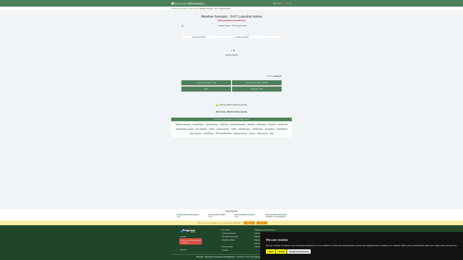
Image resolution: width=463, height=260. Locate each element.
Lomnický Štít (282, 124)
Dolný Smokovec (212, 124)
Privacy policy (227, 247)
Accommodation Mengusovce (188, 214)
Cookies (225, 250)
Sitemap (183, 250)
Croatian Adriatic (228, 240)
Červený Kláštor (198, 124)
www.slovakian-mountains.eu (231, 20)
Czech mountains (229, 233)
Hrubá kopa (224, 124)
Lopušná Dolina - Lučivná (184, 129)
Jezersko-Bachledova (237, 124)
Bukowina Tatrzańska (183, 124)
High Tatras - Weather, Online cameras (231, 112)
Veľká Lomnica (262, 133)
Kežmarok (251, 124)
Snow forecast (260, 247)
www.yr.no (277, 76)
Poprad (233, 129)
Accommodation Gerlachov (245, 214)
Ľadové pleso (261, 124)
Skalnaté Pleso (257, 129)
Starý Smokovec (195, 133)
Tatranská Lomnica (240, 133)
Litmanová (272, 124)
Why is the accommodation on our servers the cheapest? (219, 223)
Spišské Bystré (282, 129)
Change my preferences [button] (299, 251)
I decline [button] (281, 251)
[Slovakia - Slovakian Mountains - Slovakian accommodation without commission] (188, 3)
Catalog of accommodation (265, 230)
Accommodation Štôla (217, 214)
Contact (183, 236)
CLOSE (261, 223)
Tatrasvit (252, 133)
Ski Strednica (269, 129)
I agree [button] (270, 251)
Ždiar (271, 133)
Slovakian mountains (230, 236)
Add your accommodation (191, 241)
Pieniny (211, 129)
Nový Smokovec (201, 129)
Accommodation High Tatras (275, 214)
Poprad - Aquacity (223, 129)
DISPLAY (249, 223)
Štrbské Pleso (209, 133)
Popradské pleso (244, 129)
